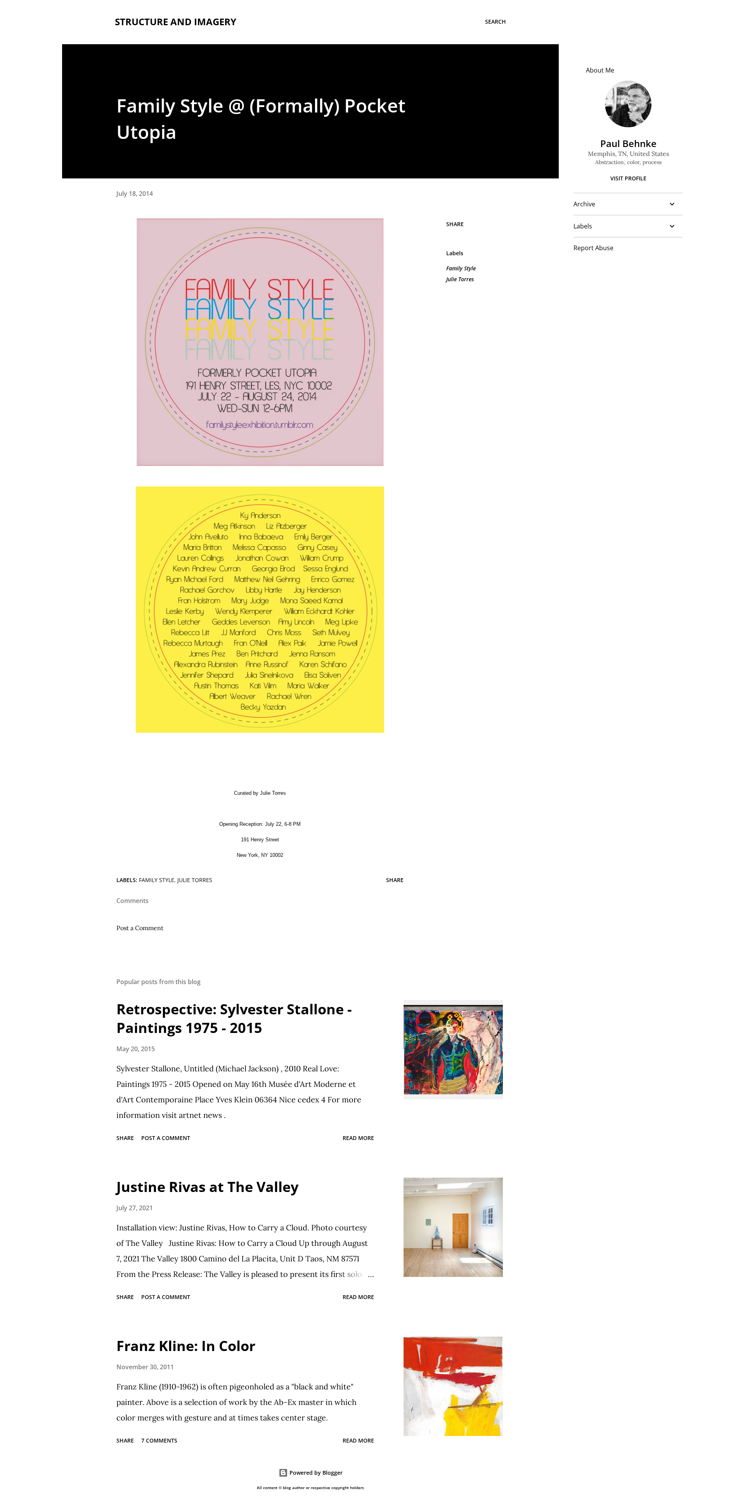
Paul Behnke (628, 143)
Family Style (461, 268)
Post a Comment (139, 928)
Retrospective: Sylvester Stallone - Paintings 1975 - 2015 (234, 1018)
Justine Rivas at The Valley (207, 1186)
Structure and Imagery (175, 21)
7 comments (159, 1440)
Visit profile (628, 178)
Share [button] (455, 224)
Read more (358, 1138)
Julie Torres (460, 279)
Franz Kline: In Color (185, 1345)
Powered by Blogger (315, 1472)
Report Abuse (593, 248)
